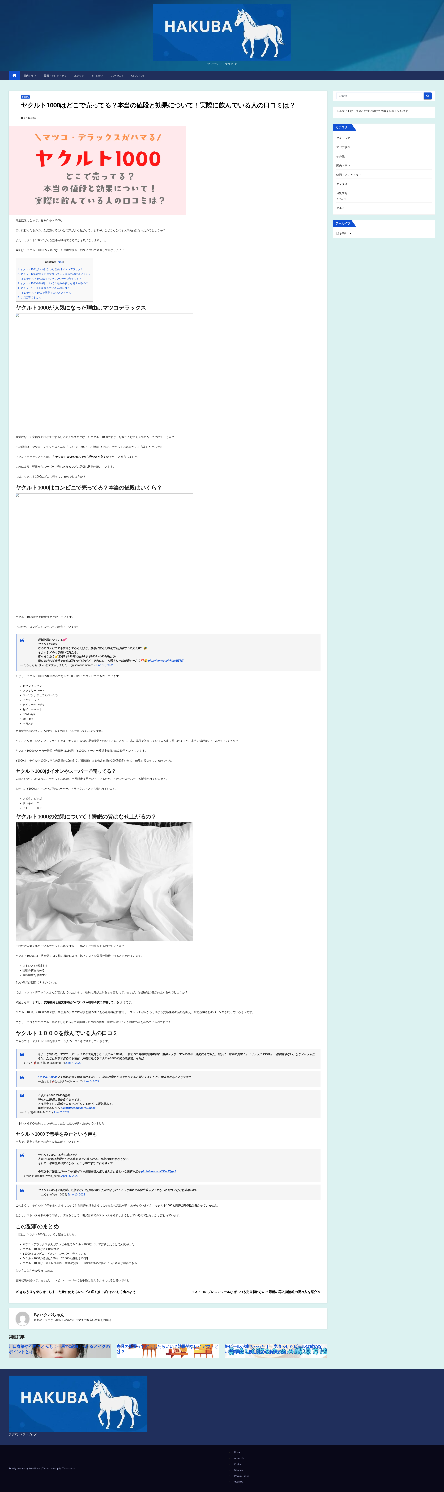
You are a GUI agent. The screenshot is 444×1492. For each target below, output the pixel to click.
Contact (117, 75)
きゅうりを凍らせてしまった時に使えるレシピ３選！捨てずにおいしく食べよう (77, 1292)
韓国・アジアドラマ (55, 75)
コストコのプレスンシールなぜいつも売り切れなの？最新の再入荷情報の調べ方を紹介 (254, 1292)
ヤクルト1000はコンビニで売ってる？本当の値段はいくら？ (54, 273)
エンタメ (79, 75)
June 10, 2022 (104, 665)
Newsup (54, 1468)
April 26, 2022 (69, 1175)
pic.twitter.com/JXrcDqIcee (78, 1107)
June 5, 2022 (91, 1081)
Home (237, 1452)
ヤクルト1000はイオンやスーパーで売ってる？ (51, 278)
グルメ (340, 207)
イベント (342, 198)
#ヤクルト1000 (47, 1076)
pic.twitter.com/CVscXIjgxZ (158, 1171)
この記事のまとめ (29, 297)
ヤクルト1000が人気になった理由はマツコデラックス (50, 269)
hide (60, 261)
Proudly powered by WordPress (25, 1468)
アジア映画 (343, 147)
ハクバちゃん (52, 1314)
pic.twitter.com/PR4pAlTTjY (166, 660)
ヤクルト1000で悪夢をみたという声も (46, 292)
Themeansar (68, 1468)
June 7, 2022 (61, 1112)
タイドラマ (343, 138)
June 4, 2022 (73, 1062)
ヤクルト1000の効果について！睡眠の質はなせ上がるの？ (53, 283)
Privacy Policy (241, 1476)
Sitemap (97, 75)
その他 (340, 156)
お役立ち (25, 97)
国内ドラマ (30, 75)
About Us (137, 75)
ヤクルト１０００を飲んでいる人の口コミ (44, 287)
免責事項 (238, 1482)
